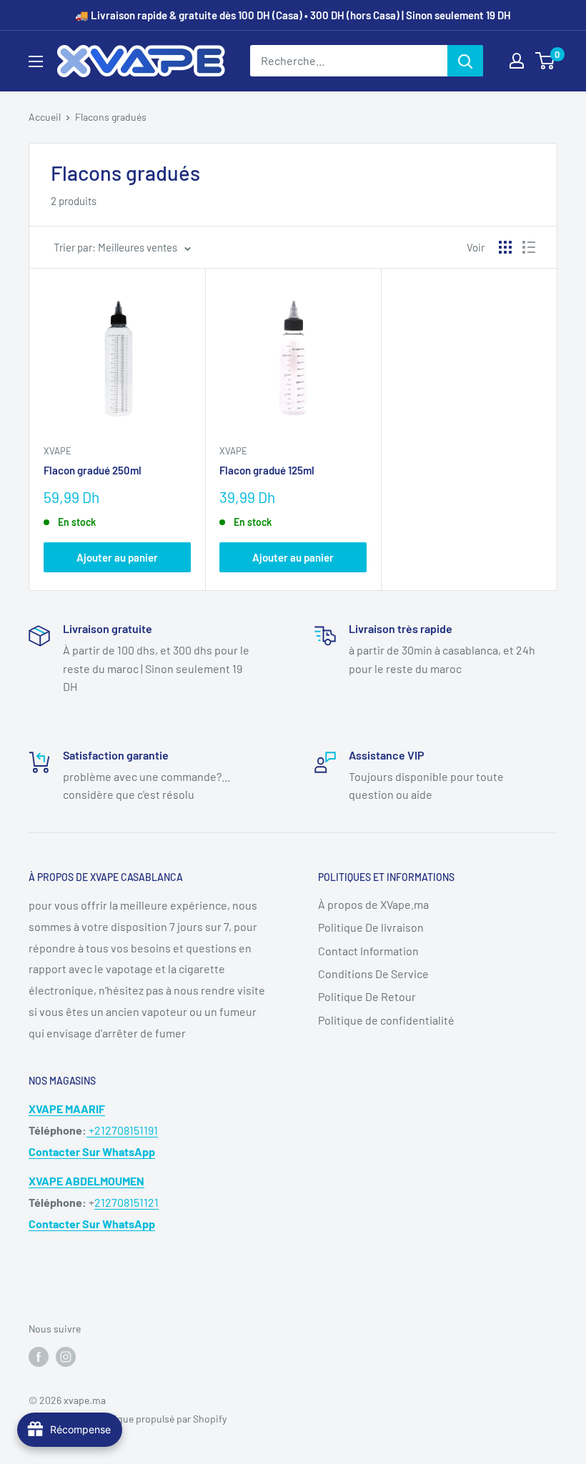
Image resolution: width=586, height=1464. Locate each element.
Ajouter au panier (117, 557)
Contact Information (368, 950)
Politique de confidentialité (386, 1020)
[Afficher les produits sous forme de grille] (505, 247)
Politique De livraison (371, 927)
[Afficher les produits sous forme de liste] (528, 247)
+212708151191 (122, 1130)
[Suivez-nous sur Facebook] (39, 1357)
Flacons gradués (110, 117)
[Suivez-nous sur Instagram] (66, 1357)
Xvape (57, 451)
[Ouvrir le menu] (36, 61)
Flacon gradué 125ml (266, 470)
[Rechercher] (465, 60)
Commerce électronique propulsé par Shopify (128, 1419)
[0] (546, 60)
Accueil (45, 117)
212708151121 (126, 1202)
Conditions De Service (373, 973)
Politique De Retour (367, 996)
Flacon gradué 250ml (92, 470)
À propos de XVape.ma (373, 904)
